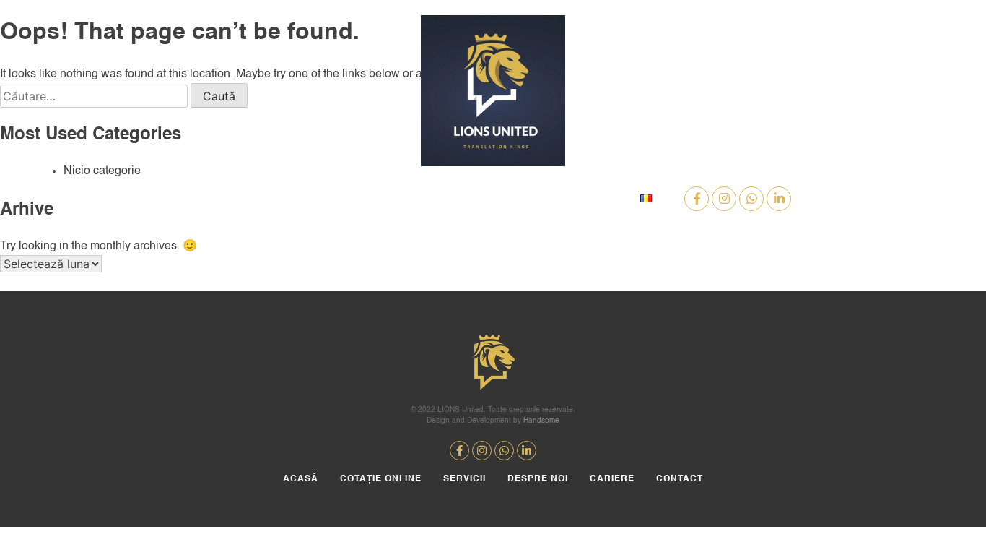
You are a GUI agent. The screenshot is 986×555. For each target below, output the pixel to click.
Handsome (541, 420)
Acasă (216, 198)
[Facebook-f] (696, 198)
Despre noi (453, 198)
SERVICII (380, 198)
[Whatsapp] (751, 198)
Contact (595, 198)
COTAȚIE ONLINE (296, 198)
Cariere (527, 198)
